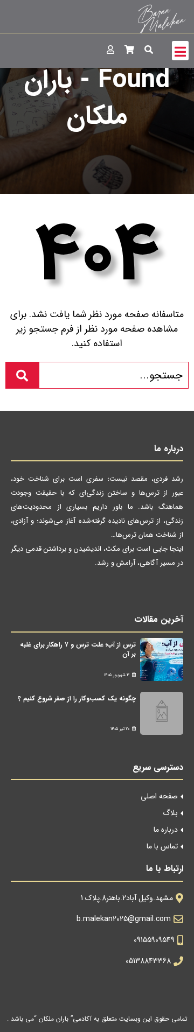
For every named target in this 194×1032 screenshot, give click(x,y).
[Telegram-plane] (123, 592)
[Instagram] (98, 592)
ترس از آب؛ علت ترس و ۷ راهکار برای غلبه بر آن (78, 649)
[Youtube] (172, 592)
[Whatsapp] (147, 592)
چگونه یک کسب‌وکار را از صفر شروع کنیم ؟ (77, 698)
